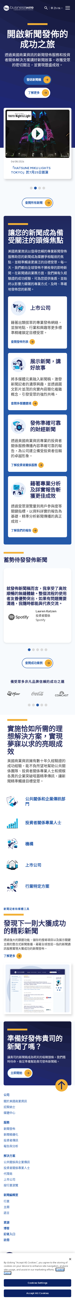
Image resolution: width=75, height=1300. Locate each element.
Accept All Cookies (37, 1293)
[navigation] (67, 8)
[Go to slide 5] (46, 650)
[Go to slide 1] (31, 188)
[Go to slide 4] (43, 188)
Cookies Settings (37, 1282)
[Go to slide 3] (39, 188)
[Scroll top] (61, 1085)
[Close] (70, 1259)
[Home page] (18, 8)
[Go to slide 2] (35, 188)
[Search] (46, 8)
